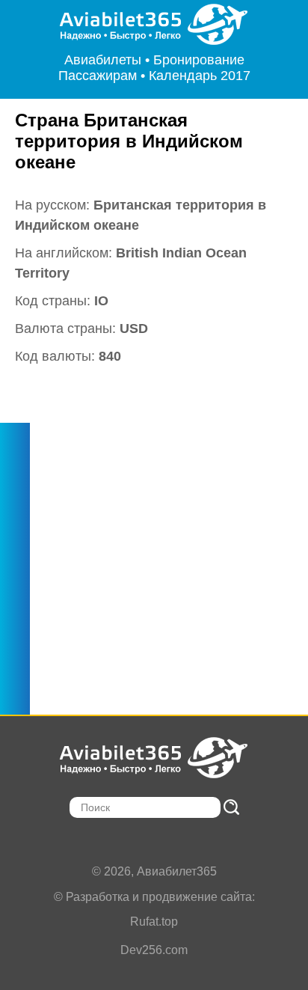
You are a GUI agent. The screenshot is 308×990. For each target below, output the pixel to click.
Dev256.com (154, 950)
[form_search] (231, 807)
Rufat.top (154, 921)
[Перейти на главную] (154, 24)
